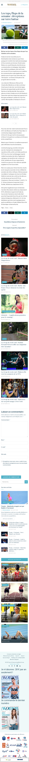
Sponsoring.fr (6, 657)
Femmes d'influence (8, 605)
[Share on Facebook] (4, 47)
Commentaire (5, 420)
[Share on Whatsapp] (18, 47)
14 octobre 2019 (14, 110)
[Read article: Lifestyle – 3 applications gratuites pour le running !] (14, 303)
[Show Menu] (2, 4)
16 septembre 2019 (6, 376)
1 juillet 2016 (6, 641)
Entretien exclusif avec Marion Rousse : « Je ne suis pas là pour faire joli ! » (13, 616)
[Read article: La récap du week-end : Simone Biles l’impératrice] (4, 108)
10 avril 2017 (17, 22)
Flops (6, 207)
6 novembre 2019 (7, 579)
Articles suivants (8, 518)
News (4, 254)
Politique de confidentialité (18, 657)
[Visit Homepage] (12, 4)
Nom (3, 440)
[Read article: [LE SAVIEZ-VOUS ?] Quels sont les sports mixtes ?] (14, 592)
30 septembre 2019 (14, 118)
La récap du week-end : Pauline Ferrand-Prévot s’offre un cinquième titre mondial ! (13, 344)
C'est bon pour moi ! (8, 311)
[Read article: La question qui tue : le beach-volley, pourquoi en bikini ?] (14, 572)
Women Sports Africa (8, 655)
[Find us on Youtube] (17, 666)
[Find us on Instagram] (12, 666)
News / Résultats (8, 502)
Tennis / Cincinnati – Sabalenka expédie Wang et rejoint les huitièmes (17, 549)
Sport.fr (17, 655)
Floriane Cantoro (7, 22)
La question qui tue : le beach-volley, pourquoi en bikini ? (13, 577)
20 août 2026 (15, 510)
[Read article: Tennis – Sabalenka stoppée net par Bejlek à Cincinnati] (14, 497)
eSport (22, 655)
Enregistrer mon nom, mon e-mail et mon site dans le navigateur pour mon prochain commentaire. (15, 463)
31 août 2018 (6, 600)
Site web (3, 454)
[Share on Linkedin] (24, 47)
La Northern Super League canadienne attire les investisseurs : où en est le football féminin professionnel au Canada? (18, 525)
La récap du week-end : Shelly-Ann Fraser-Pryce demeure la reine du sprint (18, 115)
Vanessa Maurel (6, 510)
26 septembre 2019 (6, 319)
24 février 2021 (6, 620)
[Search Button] (26, 481)
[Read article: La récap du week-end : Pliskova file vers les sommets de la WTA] (14, 360)
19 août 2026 (13, 536)
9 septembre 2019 (6, 403)
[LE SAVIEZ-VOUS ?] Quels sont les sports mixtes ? (13, 597)
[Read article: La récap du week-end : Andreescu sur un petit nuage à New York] (14, 388)
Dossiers (5, 625)
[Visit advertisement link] (14, 759)
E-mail (3, 447)
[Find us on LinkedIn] (20, 666)
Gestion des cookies (14, 664)
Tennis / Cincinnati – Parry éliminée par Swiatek (16, 533)
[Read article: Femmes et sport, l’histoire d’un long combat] (14, 633)
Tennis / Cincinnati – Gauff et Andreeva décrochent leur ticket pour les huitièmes (17, 541)
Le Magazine (24, 4)
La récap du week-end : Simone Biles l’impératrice (18, 107)
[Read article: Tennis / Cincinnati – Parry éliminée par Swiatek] (4, 534)
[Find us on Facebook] (14, 666)
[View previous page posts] (13, 123)
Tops (11, 207)
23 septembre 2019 (6, 348)
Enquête (5, 564)
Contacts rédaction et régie (14, 654)
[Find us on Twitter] (9, 666)
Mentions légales (14, 659)
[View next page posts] (16, 123)
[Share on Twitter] (11, 47)
